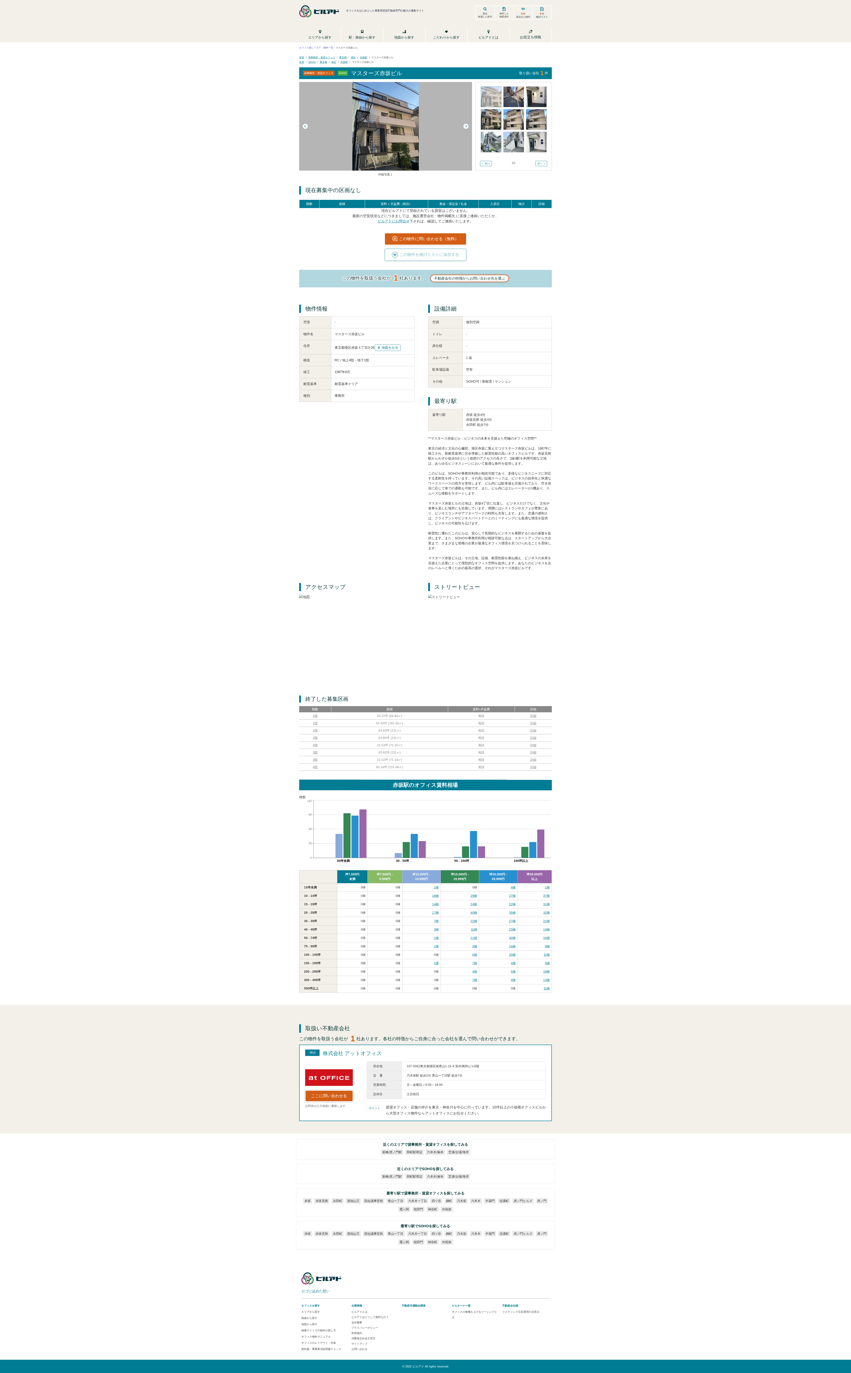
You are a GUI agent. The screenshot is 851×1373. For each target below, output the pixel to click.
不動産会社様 (510, 1305)
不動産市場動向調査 (414, 1305)
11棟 (474, 929)
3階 (315, 752)
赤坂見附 (322, 1201)
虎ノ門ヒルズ (523, 1201)
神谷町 (432, 1209)
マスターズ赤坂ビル (382, 57)
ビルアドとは (359, 1311)
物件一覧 (328, 47)
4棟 (513, 887)
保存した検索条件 (504, 15)
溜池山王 (353, 1201)
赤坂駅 (363, 57)
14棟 (435, 904)
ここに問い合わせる (329, 1096)
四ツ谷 (436, 1201)
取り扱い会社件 (533, 73)
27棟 (512, 896)
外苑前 (446, 1209)
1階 (315, 716)
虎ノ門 (542, 1201)
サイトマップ (359, 1343)
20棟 (512, 954)
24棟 (473, 904)
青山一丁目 (395, 1201)
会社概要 (356, 1322)
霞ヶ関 (404, 1209)
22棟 (512, 904)
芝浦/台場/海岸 (458, 1152)
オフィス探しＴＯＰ (310, 47)
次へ (539, 163)
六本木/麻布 (435, 1152)
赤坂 (307, 1201)
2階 (315, 738)
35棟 (512, 912)
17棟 (435, 912)
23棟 (512, 929)
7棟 (436, 921)
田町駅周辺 (414, 1152)
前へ (487, 163)
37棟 (546, 896)
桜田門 (418, 1209)
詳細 (533, 716)
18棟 (435, 896)
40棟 (473, 912)
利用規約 (356, 1333)
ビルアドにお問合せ (394, 221)
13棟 (546, 980)
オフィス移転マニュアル (316, 1336)
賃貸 (301, 57)
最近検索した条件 (485, 15)
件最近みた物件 (523, 15)
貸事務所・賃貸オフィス (321, 57)
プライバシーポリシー (364, 1327)
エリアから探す (310, 1311)
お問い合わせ (359, 1349)
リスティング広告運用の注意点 (520, 1311)
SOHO (312, 61)
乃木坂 (461, 1201)
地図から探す (309, 1324)
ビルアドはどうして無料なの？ (370, 1317)
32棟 (546, 912)
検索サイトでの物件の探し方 (318, 1330)
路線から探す (309, 1318)
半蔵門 (490, 1201)
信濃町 (504, 1201)
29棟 (473, 896)
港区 (353, 57)
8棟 (547, 946)
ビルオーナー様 (461, 1305)
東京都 (343, 57)
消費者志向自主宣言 (363, 1338)
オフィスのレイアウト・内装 (318, 1342)
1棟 (436, 887)
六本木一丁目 (417, 1201)
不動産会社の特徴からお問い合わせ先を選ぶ (469, 278)
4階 (315, 767)
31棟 (546, 904)
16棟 (546, 938)
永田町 (337, 1201)
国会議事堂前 (373, 1201)
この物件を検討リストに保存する (429, 254)
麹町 (449, 1201)
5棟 (474, 954)
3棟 (436, 929)
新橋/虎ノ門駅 (392, 1152)
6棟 (547, 963)
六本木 (475, 1201)
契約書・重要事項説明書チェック (321, 1349)
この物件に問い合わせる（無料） (429, 239)
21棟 (546, 921)
